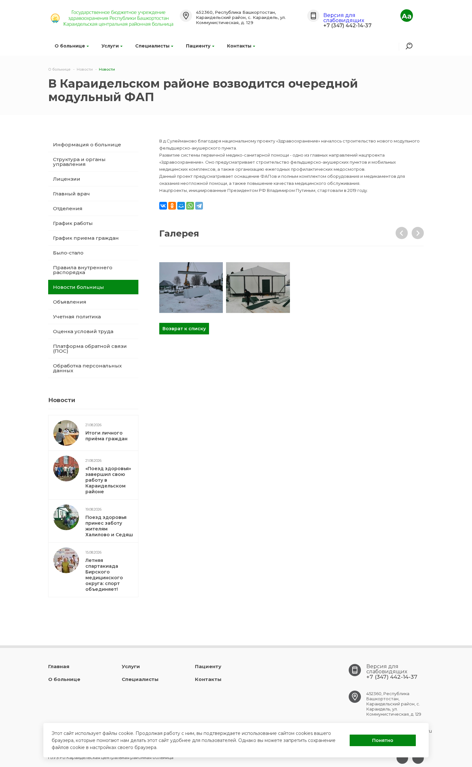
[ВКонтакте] (163, 206)
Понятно (382, 740)
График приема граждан (86, 238)
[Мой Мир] (181, 206)
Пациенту (198, 46)
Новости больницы (78, 287)
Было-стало (68, 253)
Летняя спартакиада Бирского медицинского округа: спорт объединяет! (104, 574)
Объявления (69, 302)
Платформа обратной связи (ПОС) (90, 348)
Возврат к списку (184, 329)
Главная (58, 666)
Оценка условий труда (83, 331)
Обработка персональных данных (87, 368)
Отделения (68, 208)
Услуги (110, 46)
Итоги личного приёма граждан (106, 436)
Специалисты (152, 46)
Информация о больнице (87, 145)
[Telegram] (199, 206)
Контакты (239, 46)
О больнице (70, 46)
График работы (73, 223)
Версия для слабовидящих (343, 17)
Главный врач (71, 194)
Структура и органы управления (79, 161)
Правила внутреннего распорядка (82, 269)
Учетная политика (77, 317)
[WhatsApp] (190, 206)
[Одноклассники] (172, 206)
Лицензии (66, 179)
